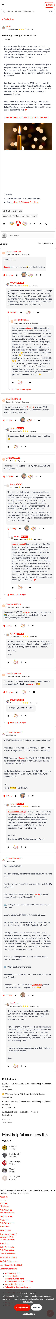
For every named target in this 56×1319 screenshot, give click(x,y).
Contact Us (4, 1220)
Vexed (11, 1169)
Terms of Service (11, 1276)
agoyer (8, 26)
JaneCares (14, 1003)
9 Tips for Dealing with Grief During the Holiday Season (26, 117)
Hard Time (6, 1119)
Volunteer (4, 1203)
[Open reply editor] (28, 236)
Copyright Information (14, 1284)
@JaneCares (37, 985)
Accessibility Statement (14, 1279)
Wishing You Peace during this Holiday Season (20, 1112)
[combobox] (28, 11)
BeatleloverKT (14, 1154)
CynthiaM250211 (13, 458)
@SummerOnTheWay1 (17, 812)
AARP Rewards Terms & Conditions (19, 1282)
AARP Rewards (6, 1210)
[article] (28, 264)
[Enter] (4, 11)
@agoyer (7, 267)
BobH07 (12, 1147)
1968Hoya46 (14, 1177)
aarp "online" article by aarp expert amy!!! (20, 216)
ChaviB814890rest (13, 252)
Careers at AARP (6, 1237)
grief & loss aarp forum (12, 211)
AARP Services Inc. (7, 1247)
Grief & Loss (9, 19)
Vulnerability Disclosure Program (18, 1287)
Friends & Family (8, 1108)
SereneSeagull (14, 1162)
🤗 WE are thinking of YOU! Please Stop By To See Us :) (23, 1094)
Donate (3, 1201)
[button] (2, 5)
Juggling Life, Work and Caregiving (24, 202)
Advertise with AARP (8, 1234)
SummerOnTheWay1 (14, 732)
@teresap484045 (19, 544)
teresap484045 (16, 484)
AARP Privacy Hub (12, 1273)
